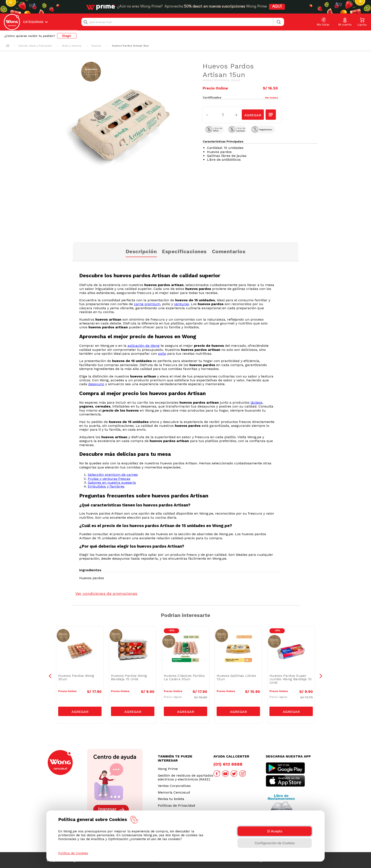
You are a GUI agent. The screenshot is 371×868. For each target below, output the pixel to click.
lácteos (256, 402)
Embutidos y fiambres (106, 486)
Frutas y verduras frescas (109, 479)
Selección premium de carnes (113, 475)
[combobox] (182, 22)
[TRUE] (80, 711)
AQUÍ (277, 7)
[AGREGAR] (253, 114)
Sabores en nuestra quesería (112, 482)
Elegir (66, 36)
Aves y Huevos (71, 45)
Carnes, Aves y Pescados (35, 45)
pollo (162, 353)
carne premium (147, 304)
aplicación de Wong (144, 346)
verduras (181, 304)
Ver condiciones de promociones (106, 593)
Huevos (96, 45)
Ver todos (271, 97)
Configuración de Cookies (275, 843)
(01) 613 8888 (227, 764)
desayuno (96, 384)
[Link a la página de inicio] (7, 46)
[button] (344, 22)
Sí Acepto (274, 831)
